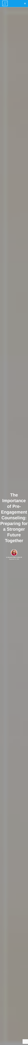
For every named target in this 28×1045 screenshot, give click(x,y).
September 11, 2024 (14, 559)
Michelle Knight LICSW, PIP (15, 557)
